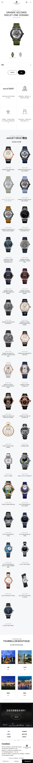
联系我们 (24, 736)
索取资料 (12, 72)
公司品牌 (9, 736)
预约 (22, 72)
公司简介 (9, 734)
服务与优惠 (24, 734)
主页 (9, 731)
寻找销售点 (24, 731)
